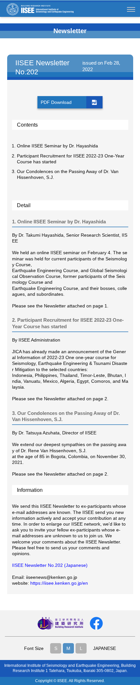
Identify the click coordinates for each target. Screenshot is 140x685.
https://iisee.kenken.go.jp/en (59, 583)
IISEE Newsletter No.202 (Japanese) (50, 565)
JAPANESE (104, 648)
